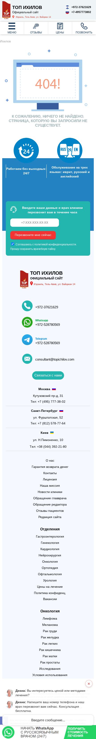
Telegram (41, 338)
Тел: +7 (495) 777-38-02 (48, 401)
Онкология (50, 611)
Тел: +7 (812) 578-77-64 (48, 423)
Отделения (50, 529)
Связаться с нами (48, 375)
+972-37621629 (46, 307)
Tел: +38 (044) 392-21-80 (48, 446)
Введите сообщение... (48, 720)
